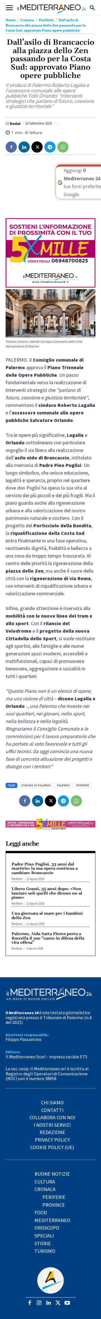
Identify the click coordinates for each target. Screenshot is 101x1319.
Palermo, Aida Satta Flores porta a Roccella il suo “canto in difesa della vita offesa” (48, 938)
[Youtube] (67, 1303)
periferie (82, 785)
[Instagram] (39, 1303)
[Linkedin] (24, 147)
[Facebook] (11, 147)
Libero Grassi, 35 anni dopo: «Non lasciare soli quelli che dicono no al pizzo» (47, 893)
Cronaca (27, 20)
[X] (37, 147)
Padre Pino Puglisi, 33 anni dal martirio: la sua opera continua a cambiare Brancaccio (45, 869)
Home (10, 20)
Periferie (46, 20)
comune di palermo (36, 785)
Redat (15, 123)
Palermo (63, 785)
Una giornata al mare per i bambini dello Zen (47, 915)
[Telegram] (50, 147)
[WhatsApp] (62, 147)
